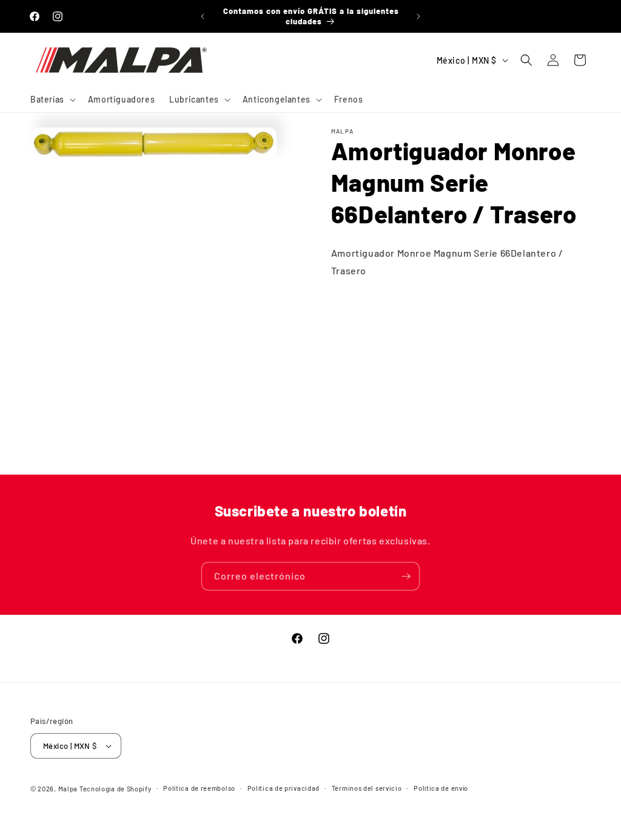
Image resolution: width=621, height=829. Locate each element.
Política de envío (441, 788)
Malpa (68, 789)
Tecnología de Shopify (115, 789)
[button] (52, 99)
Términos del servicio (367, 788)
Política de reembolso (199, 788)
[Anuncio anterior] (202, 16)
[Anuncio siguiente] (418, 16)
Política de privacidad (283, 788)
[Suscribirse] (405, 576)
